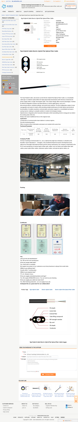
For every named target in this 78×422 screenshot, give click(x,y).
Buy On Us (35, 403)
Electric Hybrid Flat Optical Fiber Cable (65, 289)
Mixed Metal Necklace (7, 31)
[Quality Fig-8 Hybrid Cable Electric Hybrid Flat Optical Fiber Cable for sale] (30, 30)
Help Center (6, 412)
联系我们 (63, 417)
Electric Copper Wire (6, 59)
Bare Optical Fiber (6, 39)
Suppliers (27, 417)
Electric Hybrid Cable (47, 289)
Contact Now (9, 92)
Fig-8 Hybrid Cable (34, 289)
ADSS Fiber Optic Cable (7, 41)
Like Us (69, 405)
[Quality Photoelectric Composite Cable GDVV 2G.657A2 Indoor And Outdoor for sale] (25, 388)
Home (4, 11)
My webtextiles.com (17, 1)
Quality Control (29, 11)
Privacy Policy (6, 409)
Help (52, 417)
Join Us (24, 407)
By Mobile (35, 407)
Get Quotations (49, 11)
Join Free (8, 1)
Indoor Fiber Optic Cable (7, 64)
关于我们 (57, 417)
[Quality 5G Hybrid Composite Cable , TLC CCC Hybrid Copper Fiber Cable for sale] (47, 388)
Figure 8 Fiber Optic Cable (7, 49)
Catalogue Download (6, 72)
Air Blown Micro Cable (7, 54)
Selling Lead (49, 407)
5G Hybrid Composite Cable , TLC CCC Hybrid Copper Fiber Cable (48, 395)
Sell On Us (48, 403)
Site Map (33, 417)
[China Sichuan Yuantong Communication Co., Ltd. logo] (9, 8)
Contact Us (39, 11)
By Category (36, 405)
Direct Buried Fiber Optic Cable (8, 44)
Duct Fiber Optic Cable (7, 46)
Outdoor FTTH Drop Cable (7, 33)
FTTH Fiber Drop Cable (7, 28)
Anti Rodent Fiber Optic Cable (8, 51)
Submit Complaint (7, 407)
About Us (18, 11)
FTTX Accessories (6, 70)
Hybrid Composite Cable (12, 15)
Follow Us (70, 407)
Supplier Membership (51, 405)
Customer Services (7, 403)
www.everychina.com (43, 415)
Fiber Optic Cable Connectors (8, 67)
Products (11, 11)
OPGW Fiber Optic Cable (7, 62)
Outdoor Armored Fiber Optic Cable (9, 24)
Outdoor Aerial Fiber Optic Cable (9, 20)
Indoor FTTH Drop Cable (7, 36)
